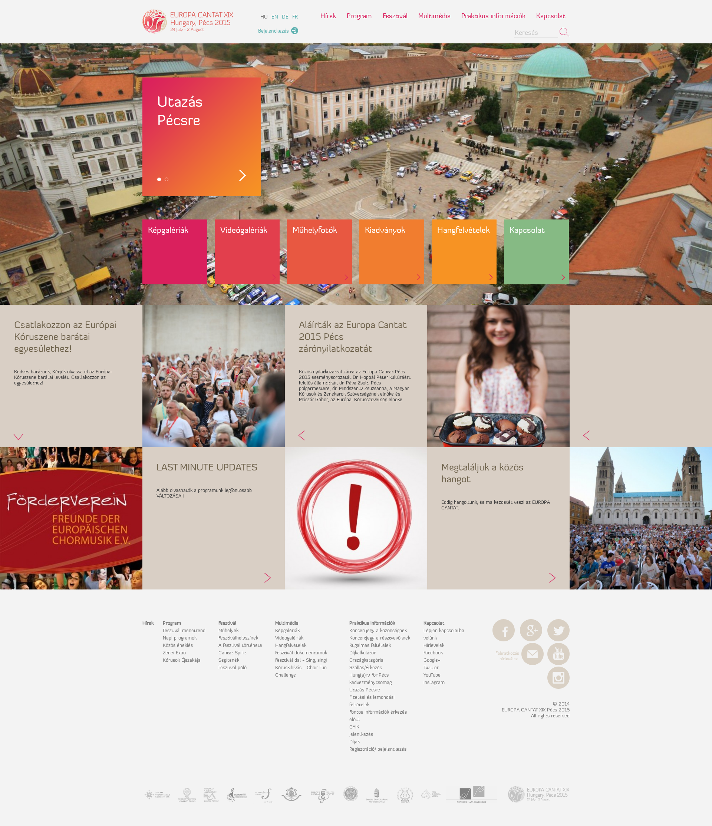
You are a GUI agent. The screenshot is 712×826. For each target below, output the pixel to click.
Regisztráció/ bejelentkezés (377, 749)
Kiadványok (385, 230)
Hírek (328, 15)
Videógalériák (243, 230)
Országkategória (366, 660)
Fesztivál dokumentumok (301, 652)
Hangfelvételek (463, 230)
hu (264, 16)
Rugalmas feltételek (370, 645)
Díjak (354, 741)
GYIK (354, 727)
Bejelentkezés (273, 30)
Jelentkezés (361, 734)
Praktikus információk (493, 15)
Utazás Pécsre (364, 690)
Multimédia (434, 15)
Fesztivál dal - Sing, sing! (301, 660)
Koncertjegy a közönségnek (378, 630)
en (274, 16)
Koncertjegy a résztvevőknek (379, 638)
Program (359, 15)
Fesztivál (395, 15)
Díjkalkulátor (362, 652)
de (285, 16)
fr (295, 16)
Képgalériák (168, 230)
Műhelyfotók (315, 230)
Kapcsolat (550, 15)
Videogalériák (289, 638)
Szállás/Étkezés (365, 667)
